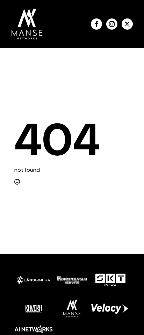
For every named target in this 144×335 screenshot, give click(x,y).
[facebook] (96, 24)
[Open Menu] (66, 24)
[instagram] (111, 24)
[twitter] (127, 24)
